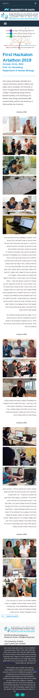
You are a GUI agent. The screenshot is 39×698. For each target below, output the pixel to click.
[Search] (35, 3)
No (23, 695)
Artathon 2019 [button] (22, 112)
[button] (5, 23)
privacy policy (20, 691)
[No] (36, 672)
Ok (17, 695)
